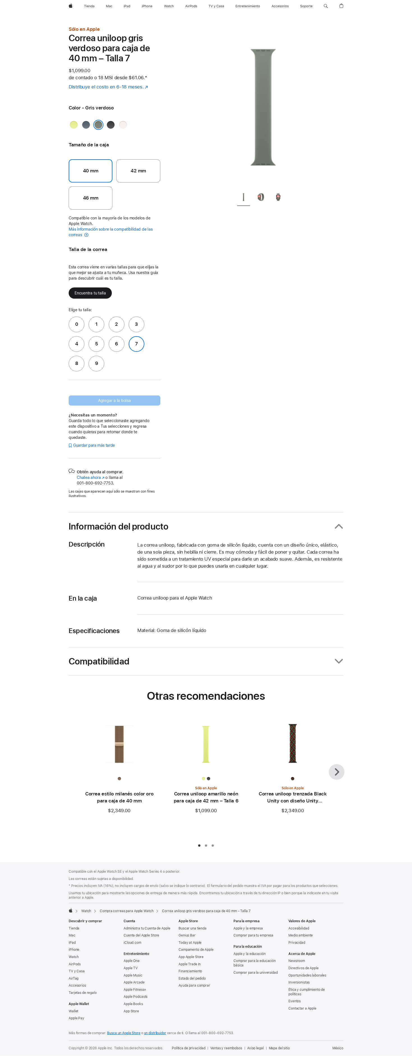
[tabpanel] (263, 106)
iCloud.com (132, 943)
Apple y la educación (249, 954)
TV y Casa (77, 971)
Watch (86, 911)
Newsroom (296, 961)
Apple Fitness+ (135, 990)
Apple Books (133, 1004)
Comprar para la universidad (255, 973)
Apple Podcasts (135, 997)
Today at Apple (190, 943)
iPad (72, 943)
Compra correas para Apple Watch (126, 911)
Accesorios (77, 985)
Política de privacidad (188, 1048)
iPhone (74, 950)
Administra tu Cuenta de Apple (147, 928)
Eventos (294, 1001)
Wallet (73, 1011)
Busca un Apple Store (123, 1033)
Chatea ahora (90, 477)
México (337, 1048)
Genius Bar (187, 935)
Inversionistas (299, 982)
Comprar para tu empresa (253, 935)
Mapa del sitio (279, 1048)
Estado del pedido (192, 978)
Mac (72, 935)
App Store (131, 1011)
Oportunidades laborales (307, 975)
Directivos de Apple (303, 968)
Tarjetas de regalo (83, 993)
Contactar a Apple (302, 1008)
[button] (325, 6)
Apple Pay (76, 1018)
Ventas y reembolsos (226, 1048)
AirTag (73, 978)
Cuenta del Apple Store (141, 935)
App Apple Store (191, 957)
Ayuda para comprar (194, 985)
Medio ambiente (300, 935)
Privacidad (296, 943)
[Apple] (71, 910)
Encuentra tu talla (90, 293)
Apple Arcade (134, 982)
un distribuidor (155, 1033)
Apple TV (131, 968)
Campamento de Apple (196, 950)
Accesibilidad (298, 928)
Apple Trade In (190, 964)
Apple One (132, 961)
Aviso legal (255, 1048)
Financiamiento (190, 971)
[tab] (243, 198)
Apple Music (133, 975)
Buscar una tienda (193, 928)
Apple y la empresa (248, 928)
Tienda (74, 928)
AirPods (75, 964)
